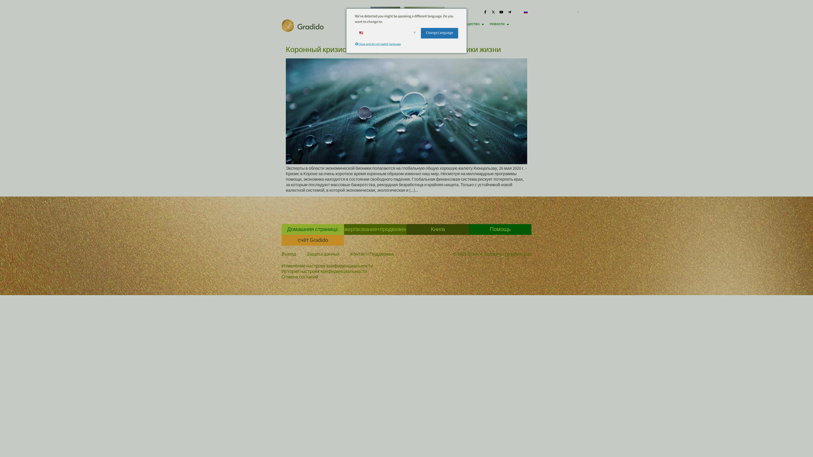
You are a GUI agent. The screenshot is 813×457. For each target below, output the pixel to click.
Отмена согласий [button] (300, 277)
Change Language (439, 33)
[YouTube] (501, 12)
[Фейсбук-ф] (485, 12)
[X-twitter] (493, 12)
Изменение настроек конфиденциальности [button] (327, 266)
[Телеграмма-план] (510, 12)
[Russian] (550, 12)
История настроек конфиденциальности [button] (324, 272)
